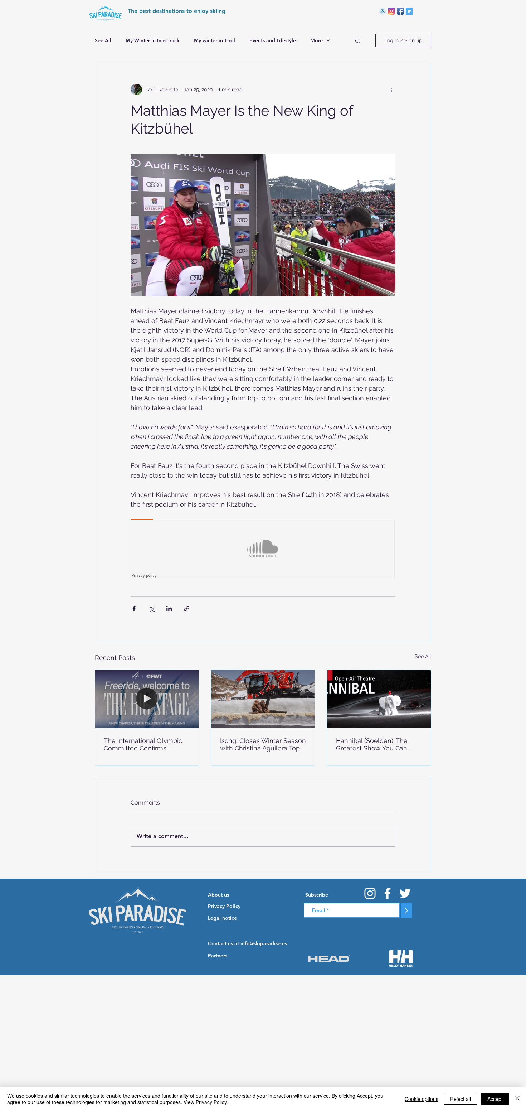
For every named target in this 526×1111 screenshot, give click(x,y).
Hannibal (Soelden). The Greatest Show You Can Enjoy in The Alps (372, 744)
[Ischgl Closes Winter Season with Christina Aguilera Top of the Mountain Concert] (263, 699)
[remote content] (263, 549)
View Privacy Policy (205, 1102)
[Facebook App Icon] (400, 11)
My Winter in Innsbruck (153, 40)
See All (103, 40)
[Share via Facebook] (134, 608)
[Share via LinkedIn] (169, 608)
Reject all (460, 1098)
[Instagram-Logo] (391, 11)
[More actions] (391, 89)
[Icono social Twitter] (409, 11)
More (316, 40)
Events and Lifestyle (272, 40)
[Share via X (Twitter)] (151, 608)
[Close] (517, 1098)
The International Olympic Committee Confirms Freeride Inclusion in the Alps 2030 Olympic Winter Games (143, 744)
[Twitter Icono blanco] (405, 893)
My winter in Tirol (214, 40)
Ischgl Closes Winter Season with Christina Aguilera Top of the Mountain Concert (263, 744)
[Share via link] (186, 608)
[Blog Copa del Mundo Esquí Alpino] (382, 11)
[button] (357, 40)
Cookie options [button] (421, 1098)
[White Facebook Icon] (387, 893)
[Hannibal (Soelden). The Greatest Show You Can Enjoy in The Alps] (379, 699)
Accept (495, 1098)
